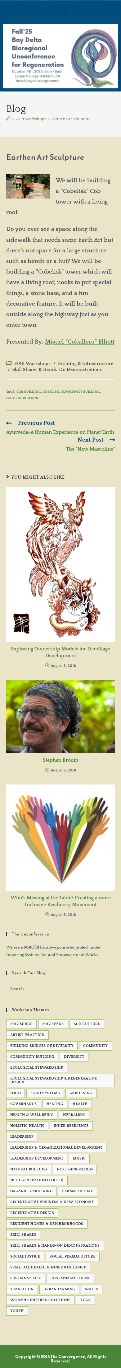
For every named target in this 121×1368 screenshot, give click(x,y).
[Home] (8, 119)
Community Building (80, 392)
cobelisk (51, 392)
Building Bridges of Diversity (42, 1046)
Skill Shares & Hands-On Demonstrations (57, 369)
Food (15, 1093)
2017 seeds (53, 1024)
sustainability (25, 1278)
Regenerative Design (32, 1213)
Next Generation (75, 1169)
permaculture (77, 1191)
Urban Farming (59, 1289)
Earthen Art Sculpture (71, 119)
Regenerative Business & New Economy (52, 1202)
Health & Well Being (32, 1115)
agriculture (87, 1024)
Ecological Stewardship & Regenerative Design (53, 1080)
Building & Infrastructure (85, 363)
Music (79, 1158)
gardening (80, 1093)
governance (23, 1104)
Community (95, 1046)
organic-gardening (31, 1191)
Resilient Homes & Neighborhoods (46, 1224)
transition (22, 1289)
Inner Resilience (71, 1126)
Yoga (85, 1300)
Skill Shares (23, 1235)
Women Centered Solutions (40, 1300)
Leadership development (37, 1158)
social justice (25, 1256)
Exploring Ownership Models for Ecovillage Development (60, 652)
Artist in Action (27, 1035)
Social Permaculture (73, 1256)
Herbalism (74, 1115)
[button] (61, 9)
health (80, 1104)
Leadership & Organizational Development (56, 1147)
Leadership (22, 1137)
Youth (17, 1311)
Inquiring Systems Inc (26, 955)
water (91, 1289)
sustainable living (70, 1278)
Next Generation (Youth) (37, 1180)
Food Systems (45, 1093)
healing (55, 1104)
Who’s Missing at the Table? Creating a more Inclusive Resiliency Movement (61, 901)
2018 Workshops (32, 363)
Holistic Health (27, 1126)
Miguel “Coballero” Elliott (79, 342)
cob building (28, 392)
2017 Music (21, 1024)
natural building (23, 398)
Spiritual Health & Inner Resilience (48, 1267)
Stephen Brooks (60, 760)
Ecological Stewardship (36, 1068)
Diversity (74, 1057)
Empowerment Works (77, 955)
